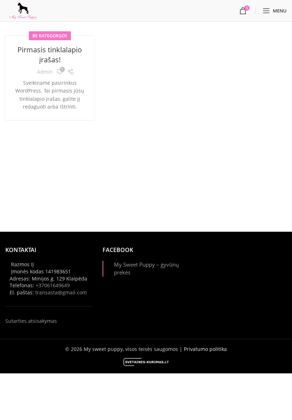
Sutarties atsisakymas (31, 320)
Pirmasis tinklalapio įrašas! (49, 54)
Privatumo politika (205, 349)
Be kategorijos (49, 36)
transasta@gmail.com (61, 292)
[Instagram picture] (214, 259)
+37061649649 (53, 285)
